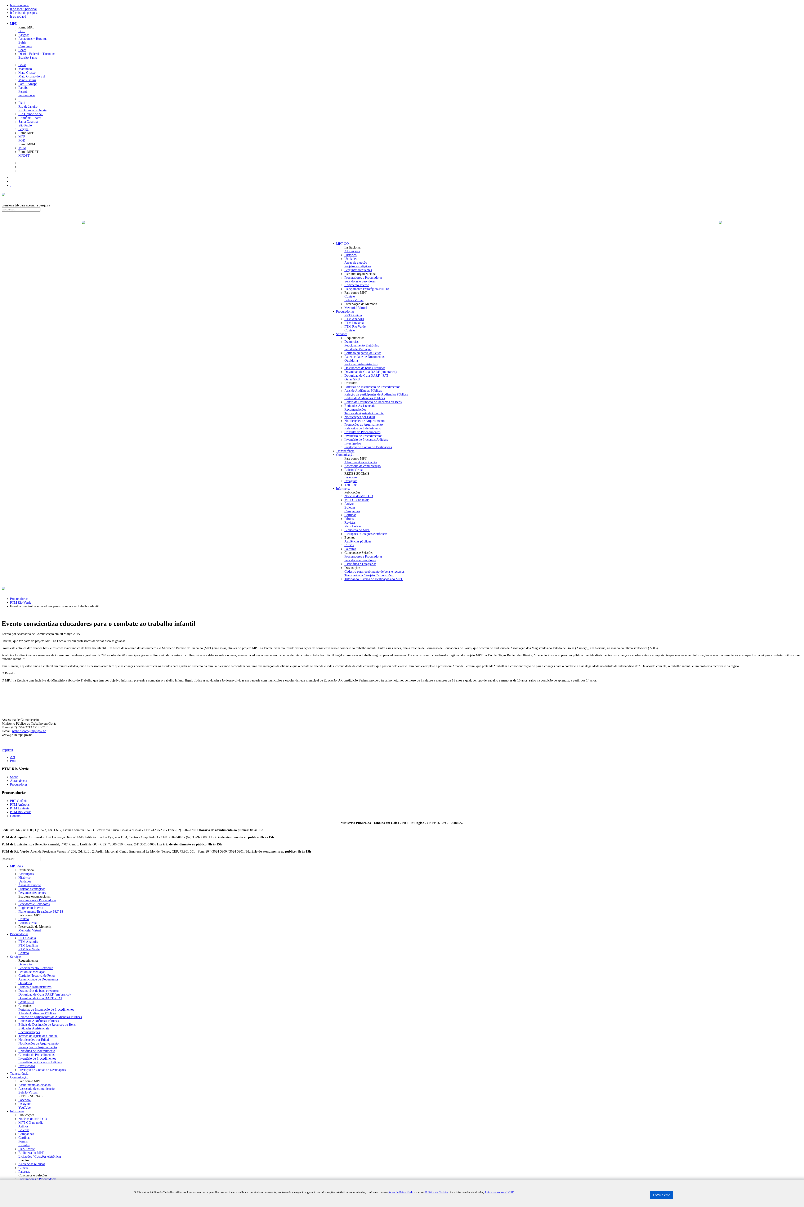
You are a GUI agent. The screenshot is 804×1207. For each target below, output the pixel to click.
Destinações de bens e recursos (364, 368)
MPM (22, 148)
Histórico (350, 255)
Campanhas (352, 511)
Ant (12, 757)
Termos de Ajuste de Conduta (364, 413)
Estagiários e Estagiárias (360, 564)
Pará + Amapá (27, 84)
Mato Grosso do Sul (31, 76)
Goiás (22, 65)
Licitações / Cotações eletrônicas (365, 534)
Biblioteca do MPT (357, 530)
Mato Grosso (27, 72)
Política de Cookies (436, 1192)
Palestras (350, 549)
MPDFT (24, 155)
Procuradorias (345, 311)
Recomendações (355, 409)
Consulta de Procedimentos (362, 432)
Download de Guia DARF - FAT (366, 375)
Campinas (25, 46)
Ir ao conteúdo (19, 5)
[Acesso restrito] (10, 185)
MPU (13, 23)
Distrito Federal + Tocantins (36, 53)
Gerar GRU (352, 379)
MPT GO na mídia (356, 500)
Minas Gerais (27, 80)
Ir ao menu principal (23, 9)
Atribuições (352, 251)
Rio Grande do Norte (32, 110)
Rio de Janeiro (27, 106)
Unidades (350, 258)
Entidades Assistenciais (359, 405)
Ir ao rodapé (18, 16)
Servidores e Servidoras (360, 281)
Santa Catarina (28, 121)
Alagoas (23, 35)
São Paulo (25, 125)
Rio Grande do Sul (30, 114)
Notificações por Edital (359, 417)
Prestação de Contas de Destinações (368, 447)
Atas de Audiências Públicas (363, 390)
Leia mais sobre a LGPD (499, 1192)
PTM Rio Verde (355, 326)
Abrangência (18, 780)
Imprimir (7, 750)
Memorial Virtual (355, 307)
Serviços (341, 334)
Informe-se (343, 488)
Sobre (14, 777)
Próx (13, 761)
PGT (21, 31)
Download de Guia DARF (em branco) (370, 372)
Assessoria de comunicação (362, 466)
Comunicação (345, 454)
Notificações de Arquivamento (364, 421)
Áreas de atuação (355, 262)
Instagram (350, 481)
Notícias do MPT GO (358, 496)
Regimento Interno (356, 285)
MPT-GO (342, 243)
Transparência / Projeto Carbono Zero (369, 575)
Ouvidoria (351, 360)
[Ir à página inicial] (402, 226)
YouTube (350, 485)
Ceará (22, 50)
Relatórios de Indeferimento (362, 428)
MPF (21, 136)
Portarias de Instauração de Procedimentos (372, 387)
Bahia (22, 42)
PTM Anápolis (354, 319)
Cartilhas (350, 515)
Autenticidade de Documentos (364, 356)
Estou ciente (661, 1195)
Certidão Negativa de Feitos (362, 353)
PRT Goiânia (353, 315)
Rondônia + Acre (29, 118)
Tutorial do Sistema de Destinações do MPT (373, 579)
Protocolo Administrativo (361, 364)
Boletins (349, 507)
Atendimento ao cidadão (360, 462)
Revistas (350, 522)
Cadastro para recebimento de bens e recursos (374, 571)
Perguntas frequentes (358, 270)
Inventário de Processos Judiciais (366, 439)
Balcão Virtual (353, 300)
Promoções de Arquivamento (363, 424)
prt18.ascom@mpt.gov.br (29, 731)
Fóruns (349, 518)
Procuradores (18, 784)
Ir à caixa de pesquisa (24, 12)
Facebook (350, 477)
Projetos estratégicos (357, 266)
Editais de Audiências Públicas (364, 398)
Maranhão (25, 69)
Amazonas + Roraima (32, 38)
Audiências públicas (357, 541)
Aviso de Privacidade (400, 1192)
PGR (21, 140)
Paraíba (23, 87)
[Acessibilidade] (10, 177)
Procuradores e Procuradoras (363, 277)
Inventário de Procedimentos (363, 436)
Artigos (349, 503)
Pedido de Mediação (357, 349)
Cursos (349, 545)
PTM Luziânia (354, 323)
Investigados (352, 443)
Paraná (22, 91)
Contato (349, 296)
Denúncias (351, 341)
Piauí (21, 102)
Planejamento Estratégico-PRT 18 (366, 289)
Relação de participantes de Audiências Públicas (376, 394)
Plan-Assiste (352, 526)
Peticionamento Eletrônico (361, 345)
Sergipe (23, 129)
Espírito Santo (27, 57)
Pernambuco (26, 95)
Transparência (345, 451)
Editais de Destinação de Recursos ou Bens (373, 402)
